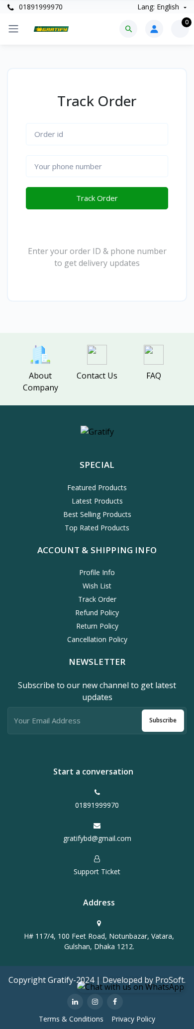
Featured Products (97, 487)
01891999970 (40, 6)
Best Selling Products (97, 514)
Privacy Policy (133, 1019)
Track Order (97, 198)
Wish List (97, 585)
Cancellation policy (97, 639)
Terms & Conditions (71, 1019)
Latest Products (97, 501)
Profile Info (97, 572)
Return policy (97, 626)
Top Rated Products (97, 527)
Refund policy (97, 612)
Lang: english (159, 6)
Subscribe (163, 720)
